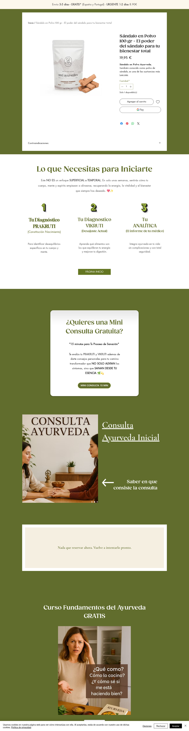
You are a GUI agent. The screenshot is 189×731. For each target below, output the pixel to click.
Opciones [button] (147, 725)
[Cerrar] (185, 726)
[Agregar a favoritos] (158, 102)
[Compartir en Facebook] (121, 123)
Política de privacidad (21, 727)
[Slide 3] (97, 501)
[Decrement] (122, 86)
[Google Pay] (140, 110)
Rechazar (160, 725)
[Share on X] (138, 123)
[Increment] (131, 86)
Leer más (124, 75)
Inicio (31, 23)
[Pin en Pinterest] (127, 123)
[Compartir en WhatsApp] (133, 123)
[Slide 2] (94, 501)
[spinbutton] (126, 86)
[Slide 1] (91, 501)
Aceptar (175, 725)
